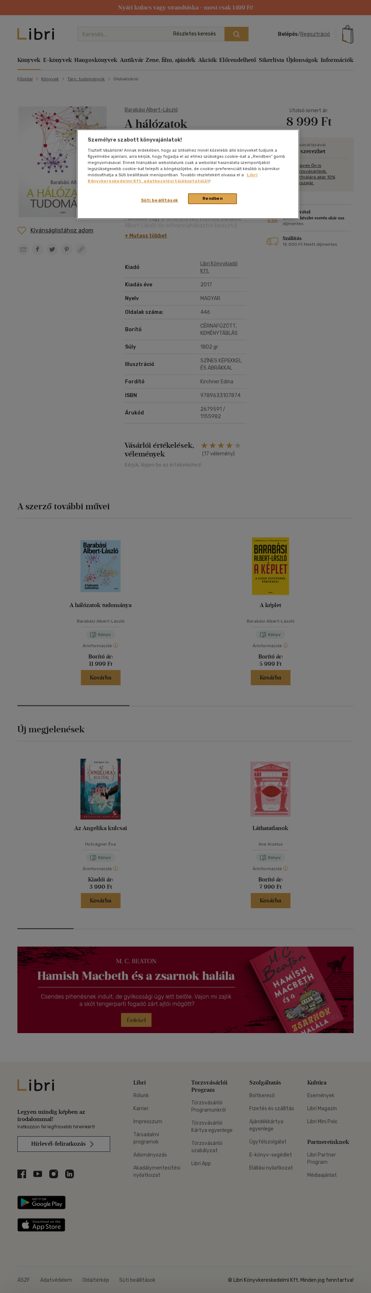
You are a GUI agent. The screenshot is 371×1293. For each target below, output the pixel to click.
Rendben (213, 198)
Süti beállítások (159, 200)
